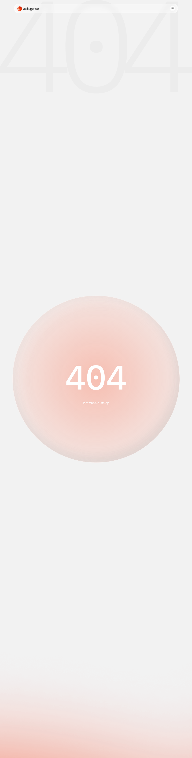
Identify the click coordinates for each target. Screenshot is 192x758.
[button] (172, 8)
